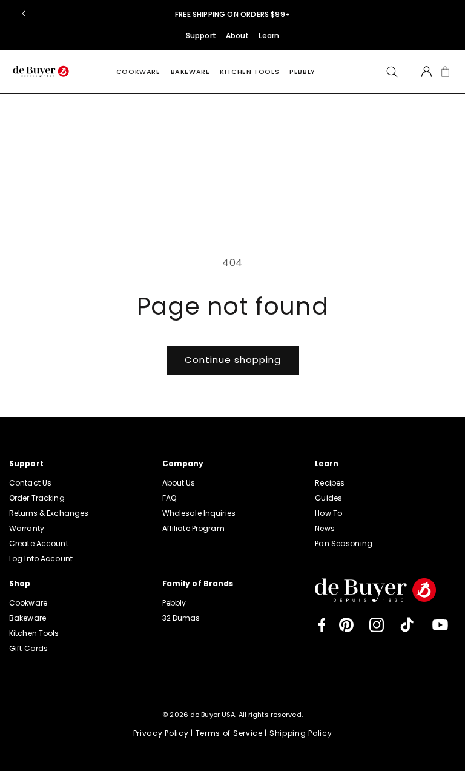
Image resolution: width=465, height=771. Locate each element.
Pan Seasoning (343, 543)
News (324, 528)
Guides (328, 498)
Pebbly (302, 71)
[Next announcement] (441, 13)
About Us (179, 483)
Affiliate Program (193, 528)
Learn (269, 35)
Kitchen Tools (249, 71)
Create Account (38, 543)
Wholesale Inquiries (199, 513)
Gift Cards (28, 648)
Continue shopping (233, 359)
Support (201, 35)
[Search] (392, 71)
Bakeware (190, 71)
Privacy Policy (161, 733)
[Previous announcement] (23, 13)
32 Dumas (181, 618)
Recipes (330, 483)
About (237, 35)
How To (328, 513)
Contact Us (30, 483)
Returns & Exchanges (48, 513)
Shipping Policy (300, 733)
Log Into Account (41, 558)
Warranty (26, 528)
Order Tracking (37, 498)
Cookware (138, 71)
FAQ (169, 498)
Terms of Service (229, 733)
